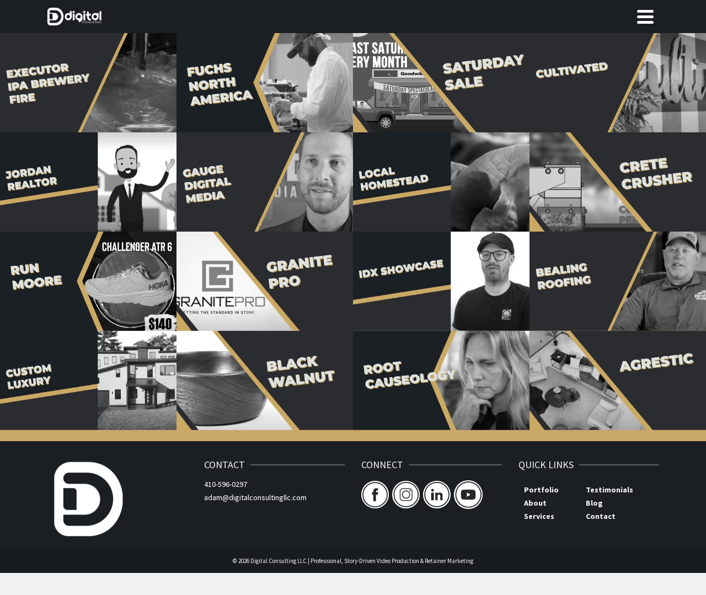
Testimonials (609, 490)
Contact (601, 516)
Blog (594, 503)
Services (539, 516)
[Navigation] (645, 16)
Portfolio (541, 490)
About (535, 503)
